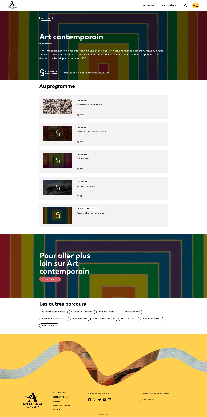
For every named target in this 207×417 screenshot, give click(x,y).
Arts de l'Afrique (132, 312)
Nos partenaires (60, 397)
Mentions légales (61, 406)
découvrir (48, 279)
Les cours (148, 5)
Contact (57, 401)
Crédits (56, 410)
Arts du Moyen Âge (152, 319)
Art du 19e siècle (129, 319)
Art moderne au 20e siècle (54, 319)
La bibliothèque (167, 5)
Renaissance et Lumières (53, 312)
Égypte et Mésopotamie (104, 319)
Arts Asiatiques (49, 326)
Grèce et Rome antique (82, 312)
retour (48, 18)
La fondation (59, 393)
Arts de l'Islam (80, 319)
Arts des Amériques (108, 312)
